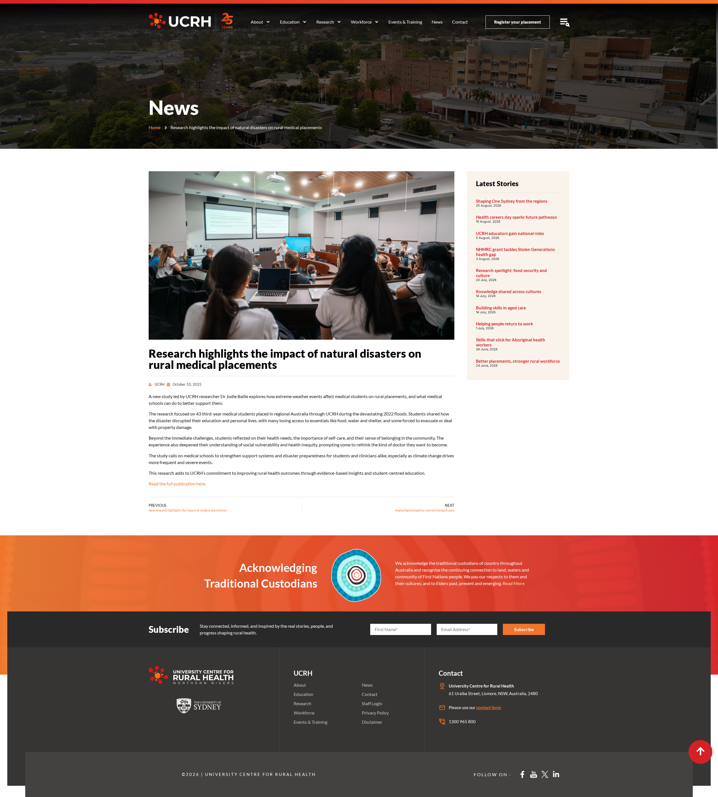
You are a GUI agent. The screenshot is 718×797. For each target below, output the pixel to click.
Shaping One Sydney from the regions (511, 201)
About (257, 21)
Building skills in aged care (501, 307)
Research (325, 21)
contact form (488, 707)
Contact (460, 21)
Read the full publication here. (177, 483)
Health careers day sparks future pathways (516, 217)
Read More (514, 583)
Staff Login (372, 703)
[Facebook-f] (522, 774)
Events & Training (405, 21)
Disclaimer (372, 722)
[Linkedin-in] (556, 774)
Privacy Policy (375, 712)
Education (290, 21)
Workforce (361, 21)
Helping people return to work (504, 323)
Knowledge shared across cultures (508, 291)
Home (155, 127)
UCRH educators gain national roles (510, 233)
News (437, 21)
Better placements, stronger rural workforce (518, 361)
